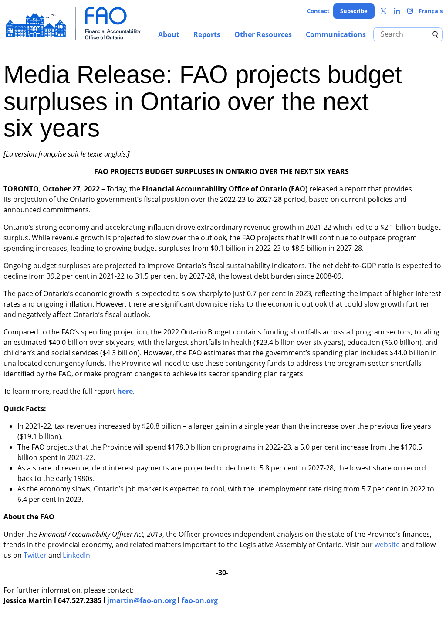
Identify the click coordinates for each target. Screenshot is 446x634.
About (168, 34)
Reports (206, 34)
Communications (336, 34)
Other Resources (263, 34)
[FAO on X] (383, 11)
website (387, 544)
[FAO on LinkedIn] (397, 11)
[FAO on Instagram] (410, 11)
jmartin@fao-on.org (141, 600)
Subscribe (354, 11)
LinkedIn (76, 555)
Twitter (35, 555)
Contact (318, 11)
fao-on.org (200, 600)
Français (431, 11)
